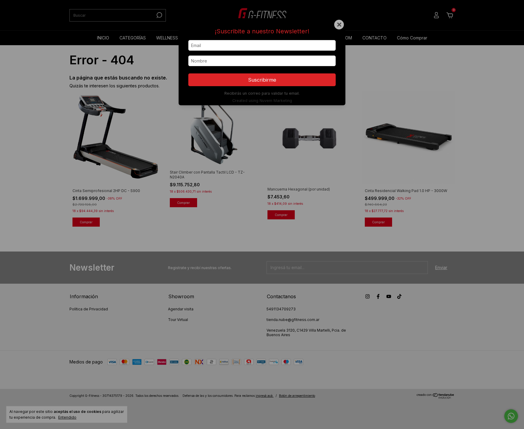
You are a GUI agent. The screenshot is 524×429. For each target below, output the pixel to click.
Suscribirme (262, 80)
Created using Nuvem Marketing (262, 100)
